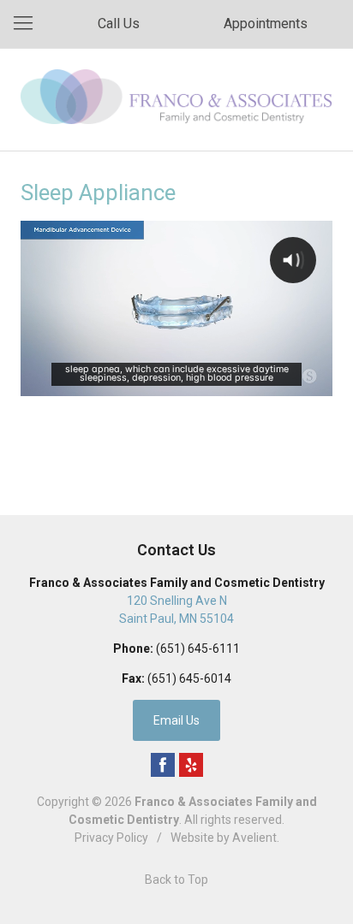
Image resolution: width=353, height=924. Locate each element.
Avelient (254, 837)
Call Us (119, 23)
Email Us (176, 720)
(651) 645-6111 (198, 648)
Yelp (191, 765)
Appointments (266, 23)
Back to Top (176, 879)
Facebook (163, 765)
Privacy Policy (111, 837)
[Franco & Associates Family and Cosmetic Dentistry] (176, 96)
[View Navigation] (29, 23)
